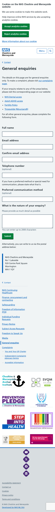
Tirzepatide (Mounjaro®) (16, 109)
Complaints (7, 347)
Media (5, 338)
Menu (42, 51)
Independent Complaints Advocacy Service (15, 357)
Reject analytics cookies (15, 34)
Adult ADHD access (14, 101)
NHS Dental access (13, 97)
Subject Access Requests (13, 328)
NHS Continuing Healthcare (9, 291)
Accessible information (14, 362)
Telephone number (13, 167)
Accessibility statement (11, 483)
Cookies (5, 491)
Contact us (6, 487)
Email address (10, 140)
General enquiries (10, 343)
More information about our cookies (19, 41)
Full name (8, 127)
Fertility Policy (11, 105)
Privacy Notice (8, 324)
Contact (7, 62)
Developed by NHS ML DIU (13, 507)
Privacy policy (7, 495)
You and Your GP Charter (15, 351)
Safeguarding (8, 305)
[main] (27, 219)
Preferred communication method (22, 191)
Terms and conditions (11, 499)
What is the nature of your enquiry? (24, 205)
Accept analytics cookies (15, 26)
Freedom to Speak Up (12, 333)
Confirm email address (15, 153)
